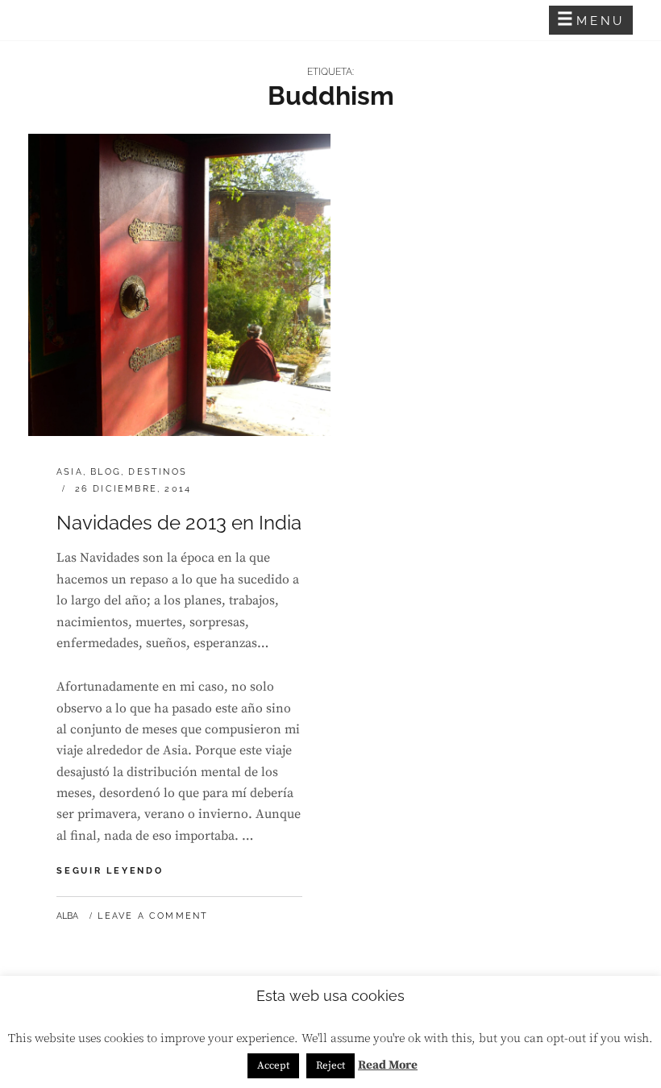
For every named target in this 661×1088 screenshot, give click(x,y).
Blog (105, 472)
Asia (69, 472)
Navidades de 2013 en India (178, 522)
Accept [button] (273, 1065)
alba (67, 916)
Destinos (157, 472)
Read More (388, 1065)
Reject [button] (330, 1065)
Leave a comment (153, 916)
